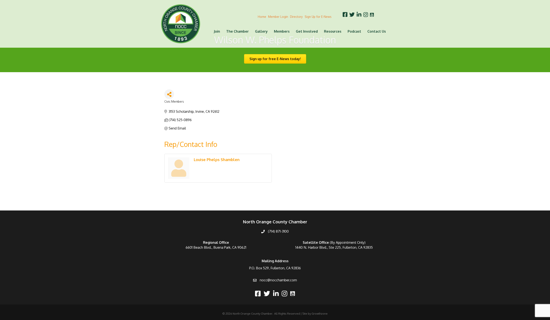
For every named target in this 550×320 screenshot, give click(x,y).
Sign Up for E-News (318, 16)
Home (262, 16)
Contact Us (376, 31)
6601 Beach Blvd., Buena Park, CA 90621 (216, 247)
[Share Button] (169, 94)
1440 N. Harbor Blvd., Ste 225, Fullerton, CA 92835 (334, 247)
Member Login (278, 16)
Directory (296, 16)
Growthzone (320, 313)
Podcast (354, 31)
